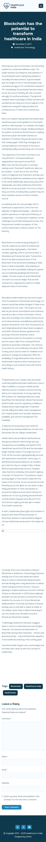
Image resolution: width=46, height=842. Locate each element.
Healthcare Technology (24, 47)
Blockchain (16, 686)
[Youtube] (29, 827)
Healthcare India (33, 686)
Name (5, 756)
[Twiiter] (23, 827)
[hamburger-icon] (41, 6)
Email (5, 770)
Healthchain (10, 692)
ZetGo (29, 836)
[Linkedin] (17, 827)
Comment (7, 718)
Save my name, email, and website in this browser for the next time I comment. (21, 798)
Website (5, 783)
